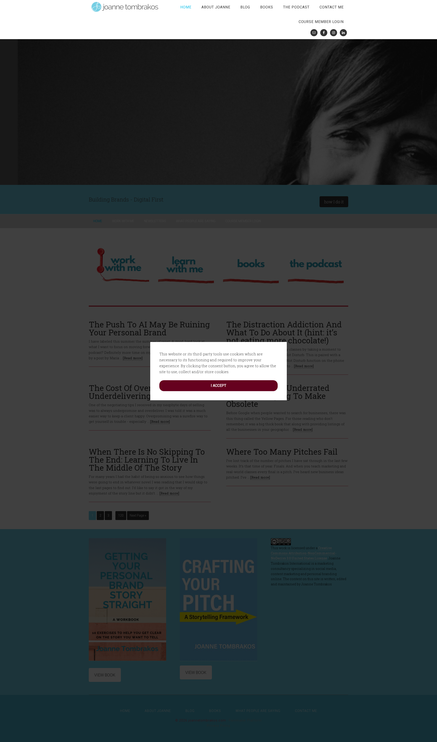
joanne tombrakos (125, 7)
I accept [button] (218, 385)
